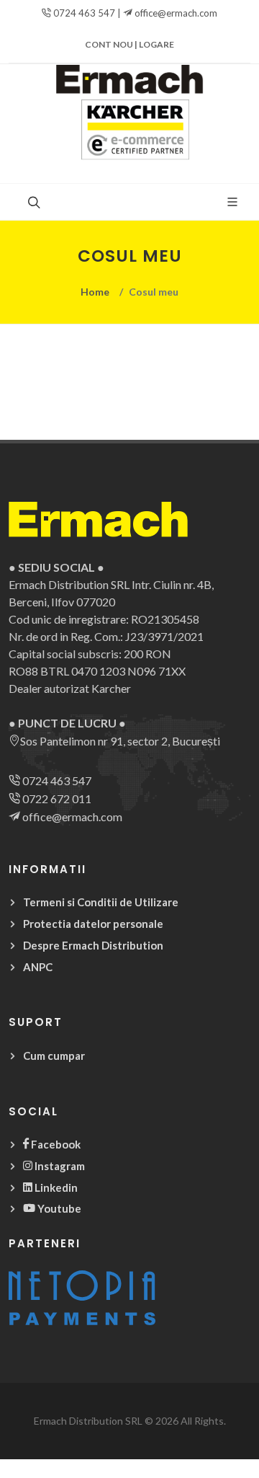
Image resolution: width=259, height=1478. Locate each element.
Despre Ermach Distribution (93, 945)
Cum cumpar (54, 1055)
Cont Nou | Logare (129, 44)
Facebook (55, 1144)
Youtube (58, 1208)
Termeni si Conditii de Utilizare (100, 901)
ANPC (38, 966)
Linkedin (55, 1187)
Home (95, 292)
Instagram (58, 1165)
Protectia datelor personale (93, 923)
